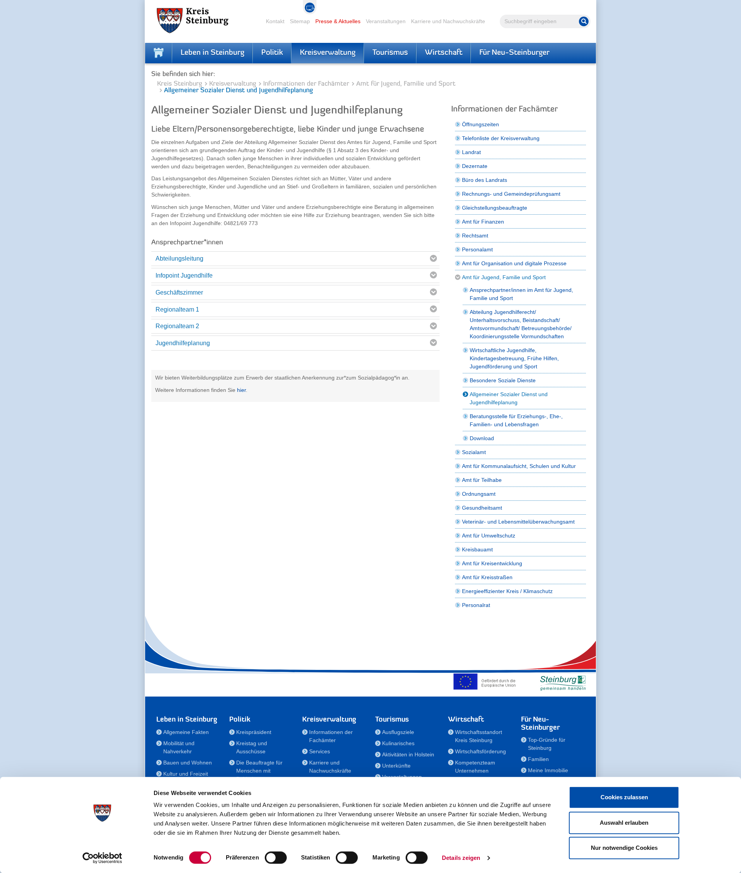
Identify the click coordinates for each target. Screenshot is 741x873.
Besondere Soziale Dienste (503, 380)
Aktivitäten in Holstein (408, 754)
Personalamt (477, 249)
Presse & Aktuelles (337, 21)
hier (241, 390)
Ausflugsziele (398, 732)
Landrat (471, 152)
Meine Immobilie (548, 770)
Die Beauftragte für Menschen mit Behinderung (259, 770)
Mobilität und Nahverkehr (179, 747)
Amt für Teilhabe (482, 480)
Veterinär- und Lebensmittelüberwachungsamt (518, 522)
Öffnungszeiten (480, 124)
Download (482, 438)
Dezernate (474, 166)
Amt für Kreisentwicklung (492, 563)
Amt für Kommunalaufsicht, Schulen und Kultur (519, 466)
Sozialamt (474, 452)
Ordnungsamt (479, 494)
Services (319, 751)
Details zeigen (461, 857)
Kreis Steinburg (179, 84)
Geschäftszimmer (179, 292)
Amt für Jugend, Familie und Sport (405, 84)
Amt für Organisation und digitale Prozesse (514, 263)
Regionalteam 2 (177, 326)
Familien (538, 759)
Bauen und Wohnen (187, 762)
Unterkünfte (396, 766)
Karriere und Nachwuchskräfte (448, 21)
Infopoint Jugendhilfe (184, 275)
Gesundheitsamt (482, 508)
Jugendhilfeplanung (183, 343)
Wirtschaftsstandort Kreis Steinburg (478, 736)
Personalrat (476, 605)
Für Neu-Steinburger (514, 53)
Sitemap (300, 21)
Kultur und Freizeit (185, 774)
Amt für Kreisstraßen (487, 577)
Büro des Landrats (484, 180)
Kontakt (275, 21)
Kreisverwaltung (327, 53)
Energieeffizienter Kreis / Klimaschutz (507, 591)
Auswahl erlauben (624, 822)
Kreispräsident (253, 732)
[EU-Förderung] (486, 681)
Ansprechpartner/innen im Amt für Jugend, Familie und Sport (521, 294)
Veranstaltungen (386, 21)
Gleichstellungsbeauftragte (494, 208)
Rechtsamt (475, 235)
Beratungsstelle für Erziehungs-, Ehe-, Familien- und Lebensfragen (516, 420)
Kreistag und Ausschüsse (251, 747)
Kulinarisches (398, 743)
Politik (272, 53)
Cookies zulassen (624, 797)
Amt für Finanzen (483, 222)
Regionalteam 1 (177, 309)
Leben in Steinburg (212, 53)
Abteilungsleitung (179, 258)
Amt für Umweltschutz (488, 535)
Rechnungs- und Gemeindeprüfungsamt (511, 194)
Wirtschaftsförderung (480, 751)
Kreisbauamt (477, 549)
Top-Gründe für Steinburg (546, 744)
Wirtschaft (443, 53)
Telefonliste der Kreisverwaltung (501, 138)
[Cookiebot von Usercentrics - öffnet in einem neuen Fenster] (102, 858)
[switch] (276, 857)
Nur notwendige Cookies (624, 847)
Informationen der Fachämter (306, 84)
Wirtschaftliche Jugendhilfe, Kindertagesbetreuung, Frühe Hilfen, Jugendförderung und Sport (514, 358)
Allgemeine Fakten (186, 732)
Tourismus (390, 53)
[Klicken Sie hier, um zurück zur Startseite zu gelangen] (158, 53)
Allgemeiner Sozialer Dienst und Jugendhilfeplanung (509, 398)
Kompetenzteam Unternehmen (475, 766)
